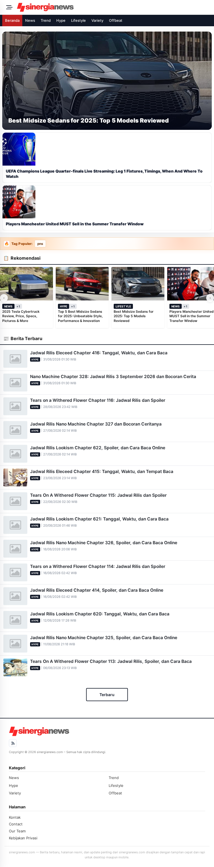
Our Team (17, 831)
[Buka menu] (8, 7)
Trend (46, 20)
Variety (97, 20)
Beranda (12, 20)
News (30, 20)
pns (40, 244)
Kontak (15, 817)
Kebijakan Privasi (23, 838)
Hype (60, 20)
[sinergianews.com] (114, 7)
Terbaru (107, 694)
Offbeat (115, 20)
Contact (16, 824)
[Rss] (13, 743)
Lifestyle (78, 20)
